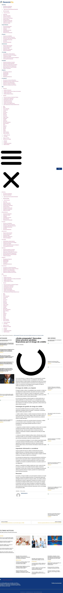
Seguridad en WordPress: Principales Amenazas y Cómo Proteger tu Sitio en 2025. (54, 571)
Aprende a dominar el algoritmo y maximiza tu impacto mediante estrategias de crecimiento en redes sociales (23, 567)
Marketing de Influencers (7, 76)
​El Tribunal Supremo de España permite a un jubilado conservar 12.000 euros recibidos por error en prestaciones (7, 350)
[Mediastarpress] (18, 496)
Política (4, 130)
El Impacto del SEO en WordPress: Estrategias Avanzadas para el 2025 (53, 568)
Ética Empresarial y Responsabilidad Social (11, 104)
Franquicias (5, 75)
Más (2, 86)
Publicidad (5, 14)
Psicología (5, 136)
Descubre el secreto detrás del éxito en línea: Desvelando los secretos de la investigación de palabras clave (54, 514)
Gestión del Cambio (6, 27)
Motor (4, 124)
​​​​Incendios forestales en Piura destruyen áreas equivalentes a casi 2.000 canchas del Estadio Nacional (7, 344)
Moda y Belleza (6, 123)
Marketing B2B (5, 260)
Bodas (4, 107)
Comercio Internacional (7, 46)
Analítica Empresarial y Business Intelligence (11, 57)
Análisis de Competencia (7, 21)
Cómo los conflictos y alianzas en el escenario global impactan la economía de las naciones (38, 573)
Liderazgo (5, 216)
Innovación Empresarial (7, 26)
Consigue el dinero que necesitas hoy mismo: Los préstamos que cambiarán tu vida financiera (54, 388)
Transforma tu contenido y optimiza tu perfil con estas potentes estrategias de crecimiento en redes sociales (23, 562)
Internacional (4, 43)
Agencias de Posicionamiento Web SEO (11, 9)
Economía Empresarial (7, 42)
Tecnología (4, 52)
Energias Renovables (7, 143)
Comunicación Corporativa (8, 18)
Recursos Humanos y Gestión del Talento (11, 97)
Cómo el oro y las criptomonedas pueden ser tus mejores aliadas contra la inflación (6, 395)
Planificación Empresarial (7, 32)
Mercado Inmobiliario (7, 122)
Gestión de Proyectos (7, 90)
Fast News (5, 116)
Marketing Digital (6, 11)
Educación (5, 114)
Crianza (4, 111)
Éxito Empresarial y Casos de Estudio (9, 67)
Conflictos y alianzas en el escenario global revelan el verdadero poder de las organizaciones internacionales (39, 568)
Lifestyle (4, 119)
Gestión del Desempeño (8, 102)
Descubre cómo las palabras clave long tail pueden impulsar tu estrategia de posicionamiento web (55, 488)
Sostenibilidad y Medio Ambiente (9, 241)
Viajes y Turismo (6, 325)
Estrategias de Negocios (7, 71)
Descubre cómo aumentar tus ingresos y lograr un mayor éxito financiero (54, 463)
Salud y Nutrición (6, 133)
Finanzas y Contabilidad (7, 223)
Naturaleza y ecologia (7, 139)
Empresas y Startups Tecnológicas (9, 83)
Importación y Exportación (7, 49)
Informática (5, 118)
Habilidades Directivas (7, 30)
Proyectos (5, 88)
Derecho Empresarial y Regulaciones (9, 253)
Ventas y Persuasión (6, 15)
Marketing (4, 4)
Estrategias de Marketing (7, 6)
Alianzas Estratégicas (7, 50)
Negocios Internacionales (7, 45)
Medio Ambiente (6, 144)
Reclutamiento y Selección (8, 99)
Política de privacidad (56, 583)
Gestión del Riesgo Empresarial (8, 63)
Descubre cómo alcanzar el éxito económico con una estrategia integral (54, 362)
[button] (11, 168)
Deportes (4, 113)
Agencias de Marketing (7, 7)
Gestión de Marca (6, 19)
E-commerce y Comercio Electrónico (9, 80)
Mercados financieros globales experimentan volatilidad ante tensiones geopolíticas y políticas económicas (7, 356)
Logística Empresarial (7, 92)
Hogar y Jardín (5, 117)
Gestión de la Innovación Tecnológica (9, 55)
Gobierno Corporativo (7, 68)
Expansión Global (6, 235)
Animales (5, 140)
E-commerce (4, 78)
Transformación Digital (7, 56)
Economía (5, 228)
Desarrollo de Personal (8, 288)
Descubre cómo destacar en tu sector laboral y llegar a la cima (38, 559)
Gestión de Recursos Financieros (9, 37)
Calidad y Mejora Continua (8, 93)
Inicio (1, 335)
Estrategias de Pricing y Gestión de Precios (10, 81)
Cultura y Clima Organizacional (9, 103)
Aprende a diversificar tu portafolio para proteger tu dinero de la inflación (6, 420)
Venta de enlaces (7, 12)
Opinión (4, 128)
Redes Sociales (6, 319)
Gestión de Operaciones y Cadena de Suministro (12, 91)
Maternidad (5, 308)
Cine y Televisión (6, 108)
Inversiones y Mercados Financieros (9, 38)
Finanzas (3, 34)
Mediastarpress (24, 493)
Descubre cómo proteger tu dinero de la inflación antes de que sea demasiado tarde (7, 552)
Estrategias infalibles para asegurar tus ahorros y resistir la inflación (6, 545)
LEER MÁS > (2, 352)
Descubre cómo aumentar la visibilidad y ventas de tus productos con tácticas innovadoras (23, 557)
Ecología (5, 329)
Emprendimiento (5, 24)
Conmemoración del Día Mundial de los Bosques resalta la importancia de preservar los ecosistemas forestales (6, 363)
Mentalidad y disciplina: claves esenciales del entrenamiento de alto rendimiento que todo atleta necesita (54, 558)
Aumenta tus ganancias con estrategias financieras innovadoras (54, 439)
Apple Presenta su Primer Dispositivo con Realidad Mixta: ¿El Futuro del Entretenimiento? (54, 563)
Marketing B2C (5, 74)
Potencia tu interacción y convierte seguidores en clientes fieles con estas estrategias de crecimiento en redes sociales (23, 571)
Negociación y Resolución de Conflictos (10, 64)
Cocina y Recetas (7, 322)
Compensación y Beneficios (8, 98)
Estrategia (4, 60)
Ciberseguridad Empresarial (8, 58)
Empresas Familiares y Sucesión (9, 62)
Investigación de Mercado (7, 20)
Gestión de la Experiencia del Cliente (9, 272)
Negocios (4, 70)
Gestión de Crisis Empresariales (8, 82)
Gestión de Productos (7, 204)
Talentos (4, 95)
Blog (4, 106)
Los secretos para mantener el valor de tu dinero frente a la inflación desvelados (6, 549)
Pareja (4, 129)
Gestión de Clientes (6, 23)
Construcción (5, 297)
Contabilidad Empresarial (7, 39)
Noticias (4, 127)
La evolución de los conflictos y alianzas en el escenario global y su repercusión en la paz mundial (39, 564)
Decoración (5, 112)
